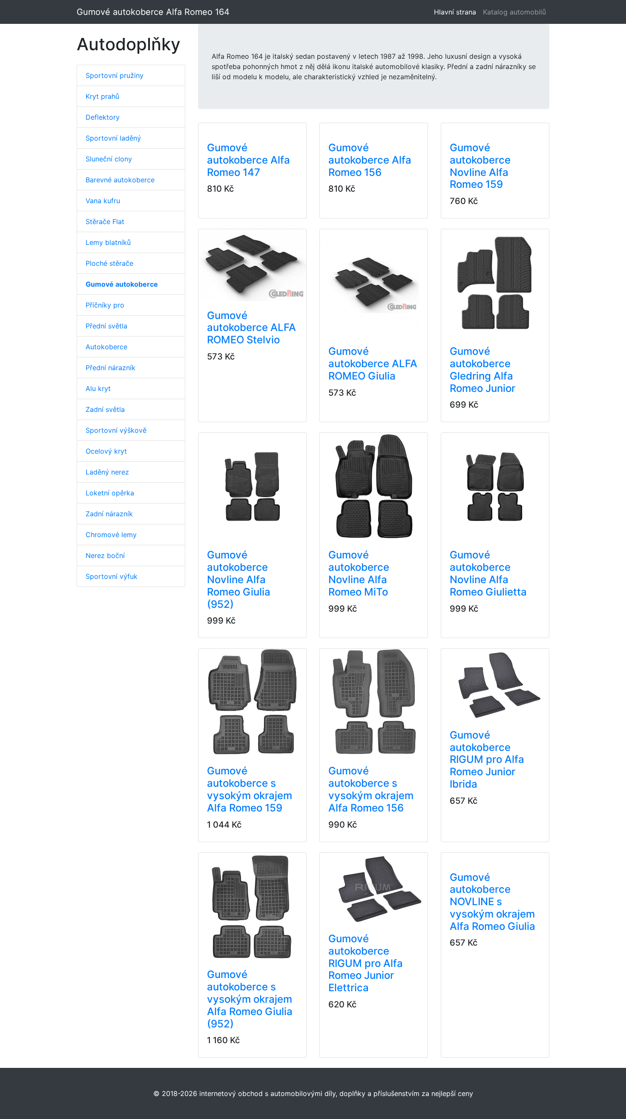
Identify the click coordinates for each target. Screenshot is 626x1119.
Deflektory (103, 117)
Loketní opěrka (110, 493)
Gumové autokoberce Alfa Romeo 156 (369, 159)
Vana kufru (103, 200)
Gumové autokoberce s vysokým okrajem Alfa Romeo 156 (371, 789)
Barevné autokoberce (120, 179)
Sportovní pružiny (115, 75)
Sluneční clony (109, 159)
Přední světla (106, 326)
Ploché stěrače (109, 263)
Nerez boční (105, 555)
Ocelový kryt (106, 451)
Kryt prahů (102, 96)
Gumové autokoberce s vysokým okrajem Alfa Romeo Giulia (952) (250, 999)
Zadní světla (105, 409)
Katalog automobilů (514, 12)
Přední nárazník (110, 367)
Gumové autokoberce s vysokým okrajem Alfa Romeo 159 (249, 789)
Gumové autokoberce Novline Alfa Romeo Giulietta (488, 573)
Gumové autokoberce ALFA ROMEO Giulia (372, 363)
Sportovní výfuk (112, 576)
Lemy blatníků (108, 242)
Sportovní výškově (116, 430)
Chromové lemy (111, 534)
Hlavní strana (457, 12)
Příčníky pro (105, 305)
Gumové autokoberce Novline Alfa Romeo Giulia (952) (238, 579)
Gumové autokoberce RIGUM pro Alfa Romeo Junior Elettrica (365, 963)
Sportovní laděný (113, 138)
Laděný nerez (107, 472)
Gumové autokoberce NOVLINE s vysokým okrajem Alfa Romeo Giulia (492, 901)
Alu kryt (98, 388)
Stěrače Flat (105, 221)
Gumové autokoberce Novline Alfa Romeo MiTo (358, 573)
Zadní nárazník (109, 513)
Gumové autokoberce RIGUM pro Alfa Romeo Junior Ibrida (487, 759)
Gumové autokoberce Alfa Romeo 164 (153, 12)
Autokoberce (106, 346)
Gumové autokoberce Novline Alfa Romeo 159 (480, 165)
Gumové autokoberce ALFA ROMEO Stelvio (251, 327)
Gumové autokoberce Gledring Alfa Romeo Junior (482, 369)
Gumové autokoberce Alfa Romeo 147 (248, 159)
